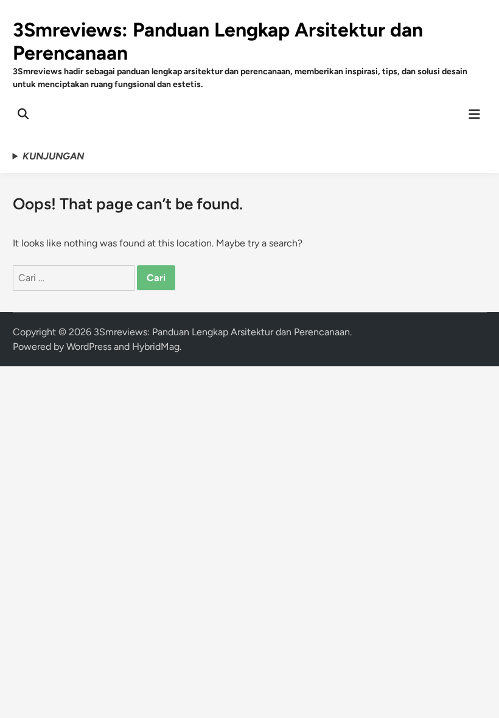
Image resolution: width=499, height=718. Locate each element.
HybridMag (156, 346)
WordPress (88, 346)
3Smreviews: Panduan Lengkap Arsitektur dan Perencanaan (222, 332)
